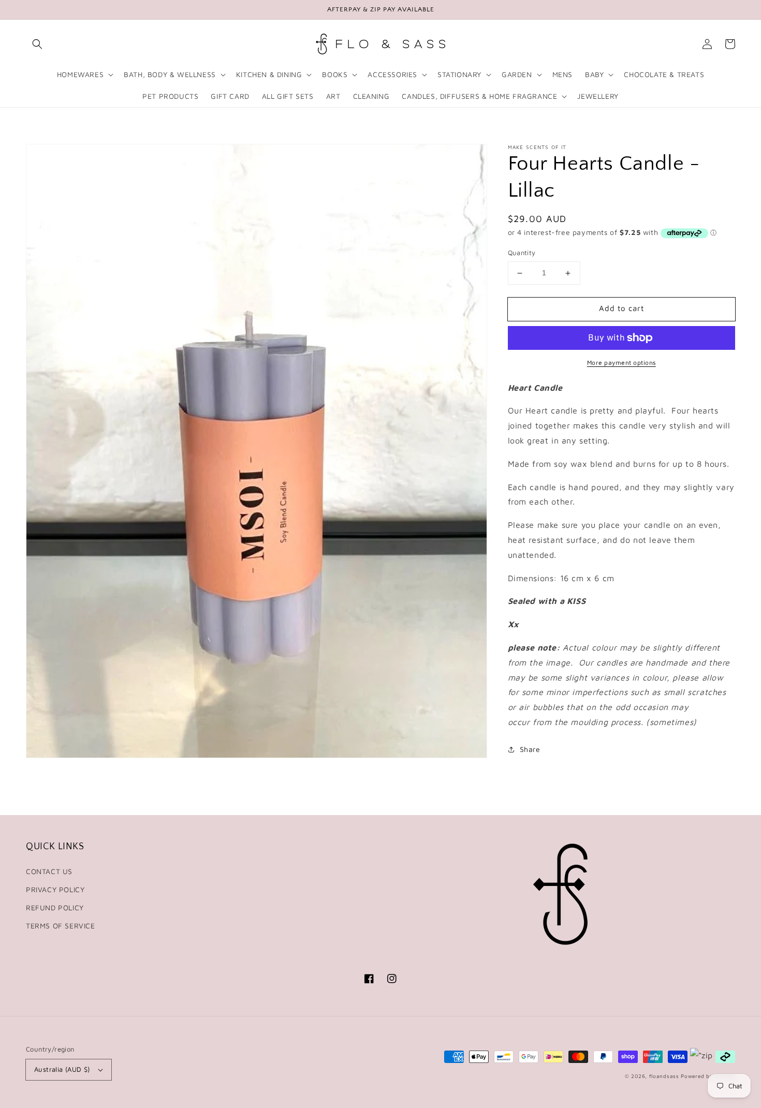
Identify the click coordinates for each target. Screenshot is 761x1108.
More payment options (621, 362)
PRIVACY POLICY (55, 889)
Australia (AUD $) (62, 1069)
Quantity (522, 253)
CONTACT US (49, 871)
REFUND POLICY (55, 907)
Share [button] (530, 749)
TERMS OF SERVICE (60, 925)
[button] (37, 44)
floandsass (664, 1076)
